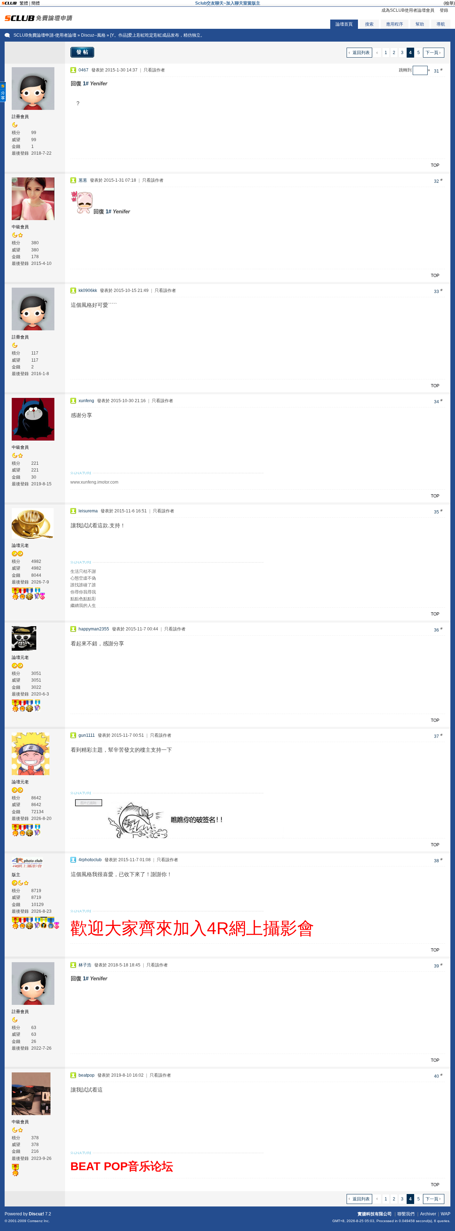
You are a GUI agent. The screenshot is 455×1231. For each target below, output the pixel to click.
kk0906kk (88, 290)
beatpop (87, 1075)
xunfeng (86, 400)
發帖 (83, 52)
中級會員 (20, 226)
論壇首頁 (344, 24)
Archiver (428, 1213)
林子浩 (85, 965)
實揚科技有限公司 (375, 1213)
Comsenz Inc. (38, 1221)
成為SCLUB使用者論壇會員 (407, 10)
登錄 (444, 10)
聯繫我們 (405, 1213)
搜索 (369, 24)
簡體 (35, 3)
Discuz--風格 (93, 35)
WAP (445, 1213)
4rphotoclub (90, 859)
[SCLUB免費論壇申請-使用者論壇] (39, 19)
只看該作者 (154, 70)
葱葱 (83, 180)
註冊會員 (20, 116)
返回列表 (361, 52)
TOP (435, 165)
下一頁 (431, 52)
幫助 (420, 24)
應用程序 (394, 24)
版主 (16, 874)
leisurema (88, 510)
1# (86, 83)
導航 (441, 24)
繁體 (24, 3)
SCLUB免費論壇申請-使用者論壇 (45, 35)
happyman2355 (94, 629)
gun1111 (87, 735)
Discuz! (36, 1213)
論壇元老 (20, 545)
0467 (84, 70)
